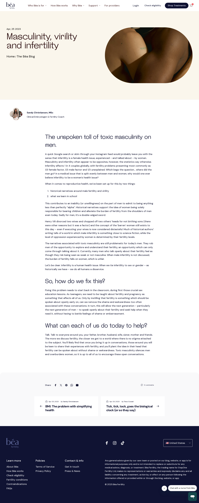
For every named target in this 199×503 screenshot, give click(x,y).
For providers (112, 5)
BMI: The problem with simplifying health (68, 408)
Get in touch (72, 466)
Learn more (13, 460)
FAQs (9, 488)
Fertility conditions (17, 479)
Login (136, 5)
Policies (40, 460)
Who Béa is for (36, 5)
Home (10, 56)
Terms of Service (45, 466)
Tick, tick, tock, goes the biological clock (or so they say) (129, 408)
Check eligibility (152, 5)
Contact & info (74, 460)
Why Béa (77, 5)
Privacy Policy (43, 471)
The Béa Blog (26, 56)
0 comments (149, 385)
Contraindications (16, 484)
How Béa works (59, 5)
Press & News (72, 471)
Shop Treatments (177, 5)
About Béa (12, 466)
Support (93, 5)
